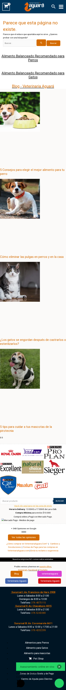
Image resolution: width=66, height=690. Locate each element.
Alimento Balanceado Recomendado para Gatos (33, 75)
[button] (53, 7)
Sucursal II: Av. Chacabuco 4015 (33, 606)
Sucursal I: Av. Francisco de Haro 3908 (33, 592)
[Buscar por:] (25, 43)
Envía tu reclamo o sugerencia (44, 550)
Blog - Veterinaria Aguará (33, 86)
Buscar (60, 501)
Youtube (43, 570)
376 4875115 (38, 602)
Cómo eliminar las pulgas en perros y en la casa (32, 257)
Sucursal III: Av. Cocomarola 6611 (33, 623)
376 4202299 (38, 630)
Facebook (33, 570)
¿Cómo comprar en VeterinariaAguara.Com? (26, 543)
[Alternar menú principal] (61, 6)
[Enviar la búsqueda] (41, 42)
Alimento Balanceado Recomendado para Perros (33, 58)
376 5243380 (38, 612)
